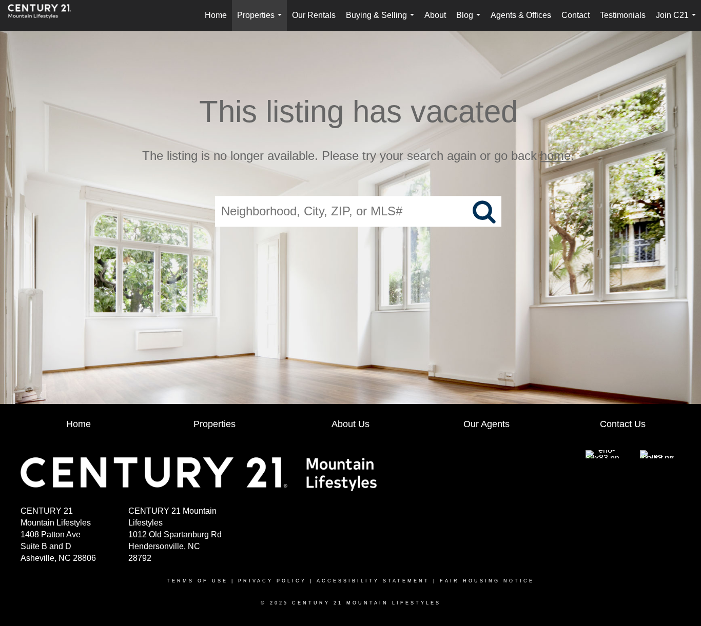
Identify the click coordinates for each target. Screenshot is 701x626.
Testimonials (623, 15)
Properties (261, 21)
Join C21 (678, 21)
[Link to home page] (45, 15)
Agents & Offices (521, 15)
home (555, 156)
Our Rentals (314, 15)
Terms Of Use (197, 580)
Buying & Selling (382, 21)
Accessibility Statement (373, 580)
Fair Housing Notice (487, 580)
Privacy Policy (272, 580)
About (435, 15)
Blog (470, 21)
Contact (575, 15)
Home (216, 15)
